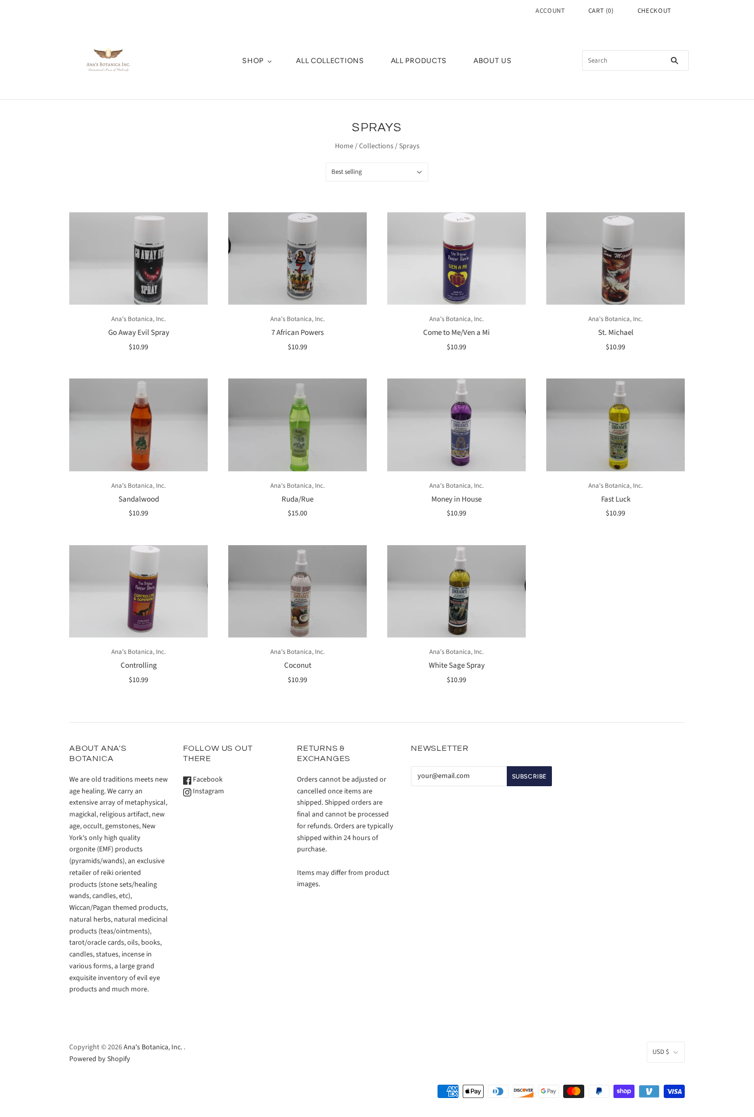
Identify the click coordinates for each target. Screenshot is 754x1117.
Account (550, 10)
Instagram (207, 791)
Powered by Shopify (99, 1059)
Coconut (297, 665)
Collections (376, 146)
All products (419, 60)
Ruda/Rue (297, 499)
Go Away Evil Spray (138, 332)
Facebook (207, 779)
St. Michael (615, 332)
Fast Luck (615, 499)
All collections (330, 60)
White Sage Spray (457, 665)
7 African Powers (297, 332)
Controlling (139, 665)
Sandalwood (138, 499)
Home (344, 146)
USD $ (660, 1051)
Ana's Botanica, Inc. (138, 319)
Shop (253, 60)
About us (492, 60)
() (601, 10)
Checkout (654, 10)
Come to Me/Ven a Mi (456, 332)
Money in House (456, 499)
